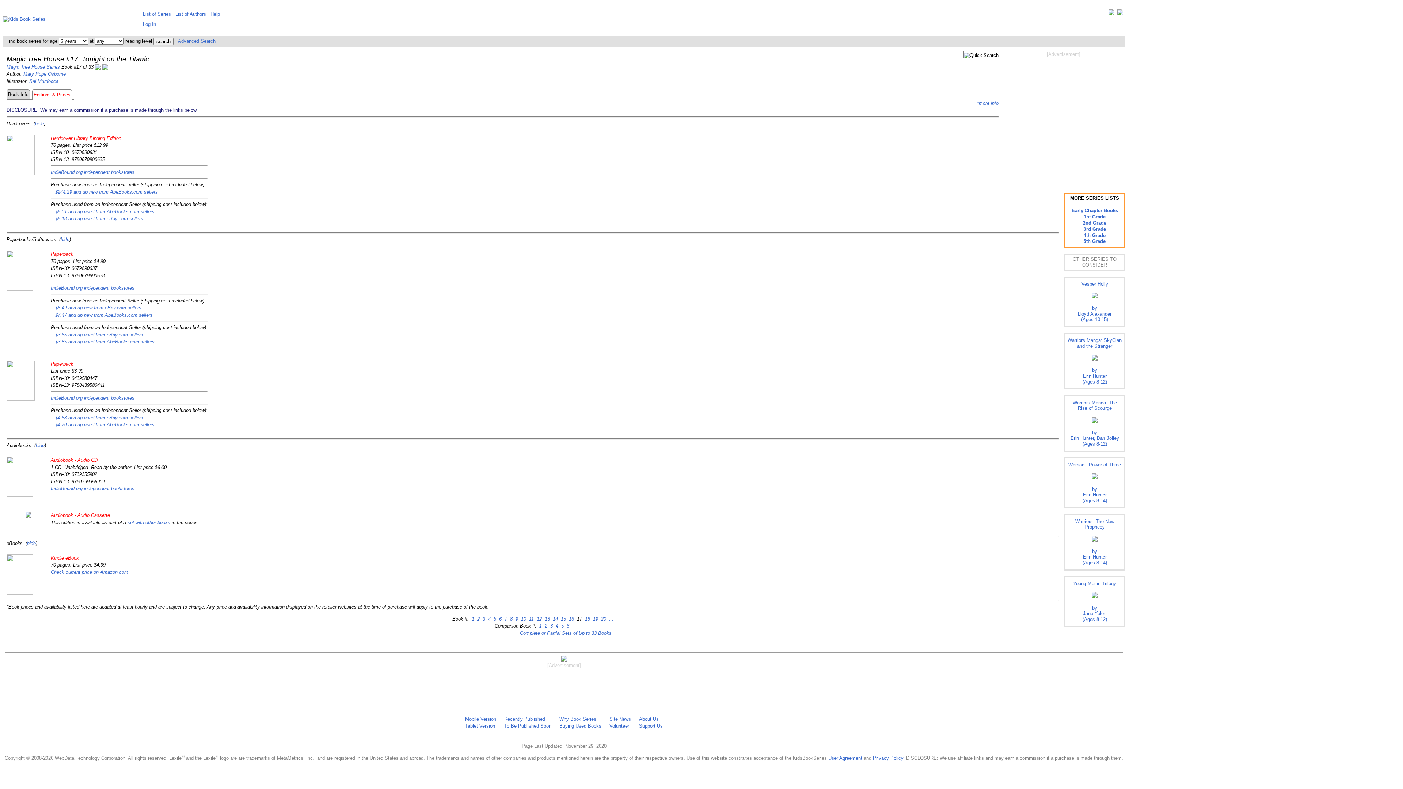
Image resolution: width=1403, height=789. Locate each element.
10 (523, 619)
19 (595, 619)
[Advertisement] (1063, 116)
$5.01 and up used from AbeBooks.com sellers (105, 211)
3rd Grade (1095, 229)
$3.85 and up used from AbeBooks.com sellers (105, 341)
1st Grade (1095, 217)
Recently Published (524, 719)
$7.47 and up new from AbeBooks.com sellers (104, 315)
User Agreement (845, 758)
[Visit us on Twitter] (1111, 14)
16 (570, 619)
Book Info (18, 94)
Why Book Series (577, 719)
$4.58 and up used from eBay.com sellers (99, 417)
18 (586, 619)
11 (531, 619)
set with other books (149, 522)
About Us (649, 719)
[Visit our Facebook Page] (1120, 14)
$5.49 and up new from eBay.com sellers (98, 307)
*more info (988, 103)
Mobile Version (480, 719)
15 (562, 619)
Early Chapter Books (1095, 210)
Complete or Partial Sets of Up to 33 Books (566, 633)
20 (603, 619)
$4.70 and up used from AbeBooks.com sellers (105, 424)
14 (554, 619)
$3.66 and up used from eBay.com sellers (99, 335)
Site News (620, 719)
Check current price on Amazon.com (89, 572)
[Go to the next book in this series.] (105, 67)
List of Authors (190, 14)
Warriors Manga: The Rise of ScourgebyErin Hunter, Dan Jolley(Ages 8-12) (1095, 423)
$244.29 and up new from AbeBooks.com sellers (106, 192)
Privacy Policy (888, 758)
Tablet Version (480, 726)
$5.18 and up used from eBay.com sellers (99, 218)
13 (546, 619)
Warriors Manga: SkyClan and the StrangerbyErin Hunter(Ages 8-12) (1095, 361)
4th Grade (1095, 235)
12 (538, 619)
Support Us (651, 726)
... (610, 619)
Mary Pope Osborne (44, 74)
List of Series (157, 14)
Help (215, 14)
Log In (149, 24)
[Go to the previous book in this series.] (98, 67)
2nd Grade (1094, 223)
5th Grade (1095, 241)
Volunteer (619, 726)
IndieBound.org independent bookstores (92, 172)
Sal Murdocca (43, 81)
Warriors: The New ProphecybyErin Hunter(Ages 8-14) (1094, 542)
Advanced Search (197, 41)
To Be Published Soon (527, 726)
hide (39, 123)
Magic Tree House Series (33, 67)
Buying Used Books (580, 726)
